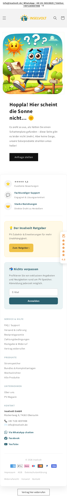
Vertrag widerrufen (14, 348)
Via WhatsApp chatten (21, 432)
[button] (4, 18)
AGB (20, 472)
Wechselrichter (12, 372)
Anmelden (34, 301)
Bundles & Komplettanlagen (20, 368)
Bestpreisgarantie (14, 334)
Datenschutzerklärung (36, 472)
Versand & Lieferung (15, 330)
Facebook (14, 438)
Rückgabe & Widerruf (15, 343)
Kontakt (36, 479)
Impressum (9, 472)
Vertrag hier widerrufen (33, 492)
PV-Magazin (10, 396)
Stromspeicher (12, 363)
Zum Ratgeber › (21, 247)
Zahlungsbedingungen (16, 339)
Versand (25, 479)
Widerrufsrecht (11, 479)
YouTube (13, 444)
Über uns (9, 392)
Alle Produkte (12, 377)
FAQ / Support (12, 325)
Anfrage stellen (24, 157)
